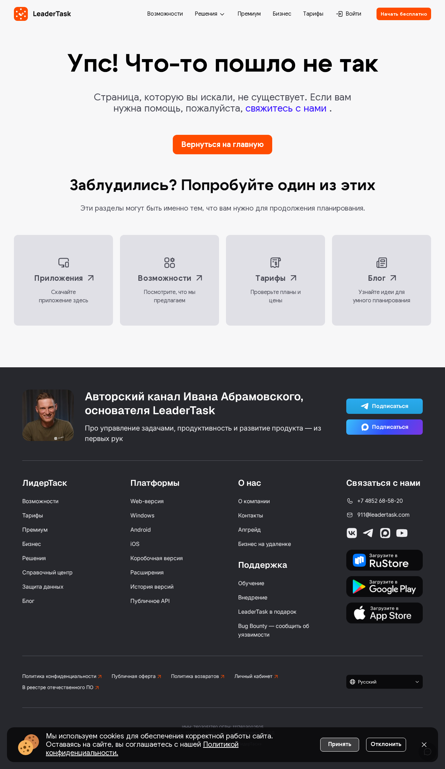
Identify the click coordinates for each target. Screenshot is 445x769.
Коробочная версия (156, 558)
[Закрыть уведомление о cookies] (424, 745)
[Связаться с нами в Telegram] (368, 533)
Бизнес (282, 13)
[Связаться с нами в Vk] (351, 533)
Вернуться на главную (222, 144)
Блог (28, 600)
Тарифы (313, 13)
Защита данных (43, 586)
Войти (353, 13)
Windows (142, 515)
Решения (206, 13)
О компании (254, 501)
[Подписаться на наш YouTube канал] (401, 533)
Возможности (165, 13)
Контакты (250, 515)
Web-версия (147, 501)
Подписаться (390, 406)
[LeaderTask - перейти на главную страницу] (42, 14)
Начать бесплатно (404, 14)
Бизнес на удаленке (264, 543)
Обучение (251, 583)
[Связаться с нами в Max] (385, 533)
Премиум (249, 13)
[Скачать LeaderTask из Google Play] (384, 586)
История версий (151, 586)
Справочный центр (47, 572)
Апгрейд (249, 529)
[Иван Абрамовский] (48, 415)
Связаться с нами (383, 482)
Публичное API (150, 600)
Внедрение (252, 597)
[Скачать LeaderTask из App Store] (384, 613)
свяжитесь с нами (287, 108)
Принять (339, 744)
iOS (134, 543)
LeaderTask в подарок (267, 611)
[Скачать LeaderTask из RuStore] (384, 560)
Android (140, 529)
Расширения (147, 572)
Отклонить (386, 744)
